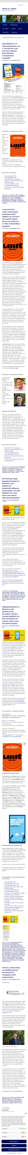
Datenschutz (6, 32)
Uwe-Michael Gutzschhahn (12, 599)
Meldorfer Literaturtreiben (7, 115)
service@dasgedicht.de (7, 735)
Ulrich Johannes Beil (17, 950)
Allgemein (4, 197)
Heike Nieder (8, 954)
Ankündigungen (6, 196)
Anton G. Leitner (9, 9)
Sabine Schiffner (13, 201)
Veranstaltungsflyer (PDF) (10, 882)
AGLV (3, 955)
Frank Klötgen (14, 200)
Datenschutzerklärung (11, 1153)
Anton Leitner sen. (21, 595)
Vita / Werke (6, 28)
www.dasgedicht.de (6, 736)
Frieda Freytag (18, 947)
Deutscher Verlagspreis (10, 955)
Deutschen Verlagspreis (19, 701)
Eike (19, 60)
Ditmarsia (12, 199)
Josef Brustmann (19, 958)
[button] (26, 1113)
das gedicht (20, 201)
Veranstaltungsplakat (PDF (10, 177)
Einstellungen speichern (14, 1149)
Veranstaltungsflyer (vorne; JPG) (12, 883)
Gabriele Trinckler (6, 961)
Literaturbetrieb (14, 467)
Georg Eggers (21, 960)
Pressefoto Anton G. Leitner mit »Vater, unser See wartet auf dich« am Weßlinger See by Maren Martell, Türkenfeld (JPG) (14, 907)
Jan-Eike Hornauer (6, 472)
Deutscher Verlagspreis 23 (8, 1100)
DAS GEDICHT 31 (19, 199)
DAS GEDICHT (21, 196)
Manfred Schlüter (6, 200)
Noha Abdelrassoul (15, 946)
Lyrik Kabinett (10, 525)
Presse (20, 28)
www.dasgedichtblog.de (16, 736)
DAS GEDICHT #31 (16, 97)
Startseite (5, 24)
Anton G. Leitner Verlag (10, 1101)
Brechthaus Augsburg (13, 272)
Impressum (19, 1153)
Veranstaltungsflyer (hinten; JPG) (12, 885)
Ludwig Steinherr (11, 958)
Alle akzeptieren (14, 1141)
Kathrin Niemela (10, 947)
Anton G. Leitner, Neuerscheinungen (10, 593)
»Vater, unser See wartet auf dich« (13, 540)
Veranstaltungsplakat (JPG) (10, 176)
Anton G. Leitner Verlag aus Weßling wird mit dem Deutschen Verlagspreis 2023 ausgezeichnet (11, 972)
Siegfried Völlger (20, 471)
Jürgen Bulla (5, 960)
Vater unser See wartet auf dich (18, 596)
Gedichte (13, 28)
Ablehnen (14, 1145)
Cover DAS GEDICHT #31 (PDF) (12, 184)
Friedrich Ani (9, 950)
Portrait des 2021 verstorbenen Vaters (10, 685)
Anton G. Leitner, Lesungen (17, 195)
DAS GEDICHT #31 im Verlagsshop (12, 179)
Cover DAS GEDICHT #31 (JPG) (12, 185)
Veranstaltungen (14, 24)
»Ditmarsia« (20, 107)
